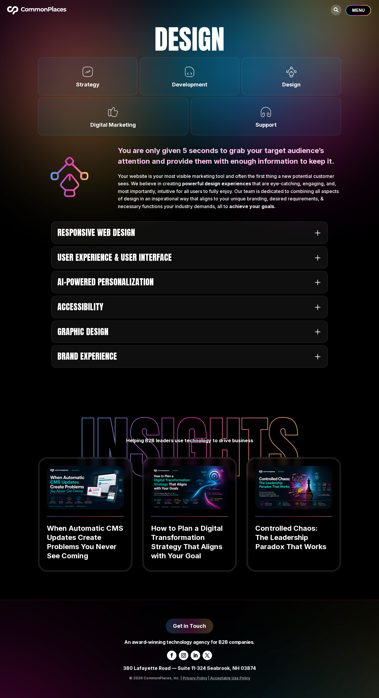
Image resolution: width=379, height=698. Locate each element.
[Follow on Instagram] (183, 655)
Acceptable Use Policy (230, 678)
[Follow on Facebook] (171, 655)
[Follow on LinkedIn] (195, 655)
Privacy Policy (195, 678)
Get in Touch (189, 626)
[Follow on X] (207, 655)
